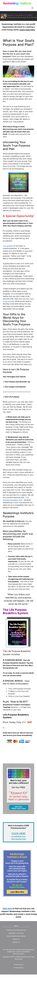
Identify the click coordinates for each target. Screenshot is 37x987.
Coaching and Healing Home (16, 930)
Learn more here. (27, 30)
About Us (16, 939)
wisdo (8, 246)
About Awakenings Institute (16, 936)
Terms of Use (18, 964)
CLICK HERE (18, 833)
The (4, 246)
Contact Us (16, 942)
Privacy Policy (18, 968)
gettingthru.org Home (16, 933)
